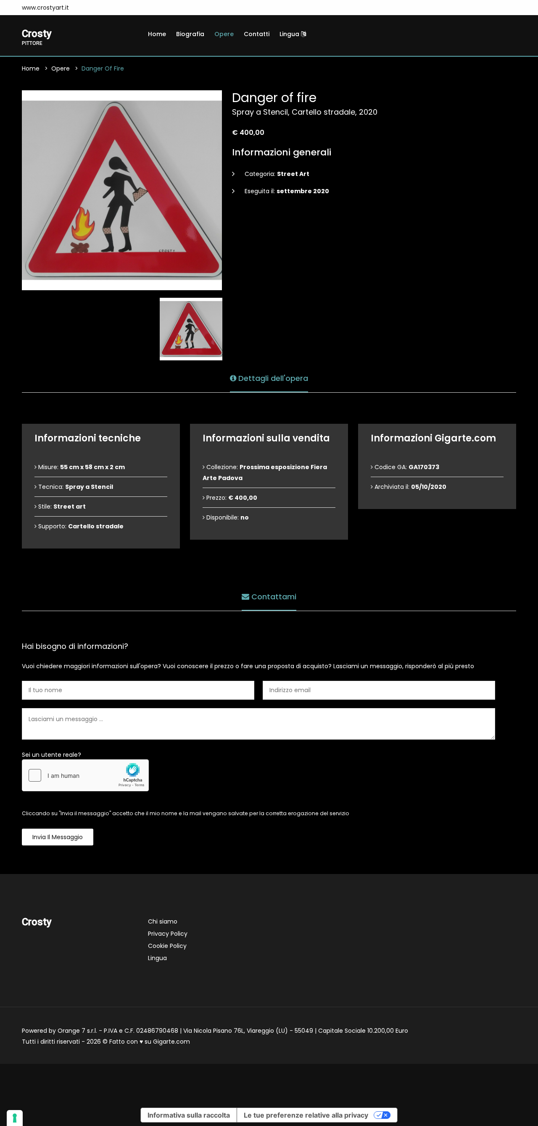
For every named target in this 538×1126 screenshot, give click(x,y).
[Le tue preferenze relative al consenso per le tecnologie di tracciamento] (15, 1118)
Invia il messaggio (57, 837)
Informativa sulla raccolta (189, 1115)
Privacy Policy (167, 933)
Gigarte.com (171, 1041)
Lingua (290, 34)
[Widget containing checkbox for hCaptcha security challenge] (85, 775)
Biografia (190, 34)
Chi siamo (162, 921)
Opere (224, 34)
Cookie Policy (167, 946)
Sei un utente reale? (51, 755)
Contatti (256, 34)
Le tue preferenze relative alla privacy (306, 1115)
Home (157, 34)
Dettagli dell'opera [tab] (272, 378)
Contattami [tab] (272, 596)
